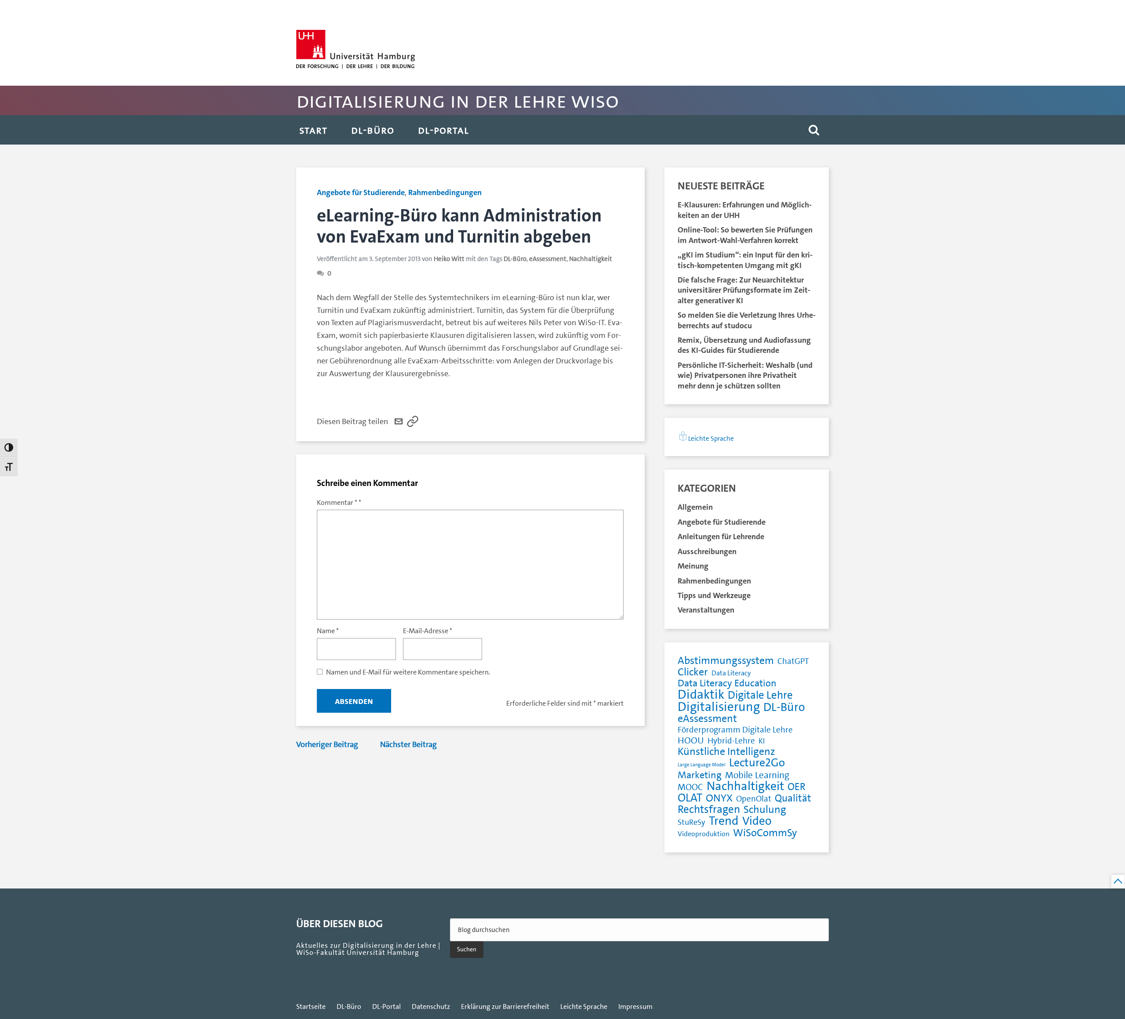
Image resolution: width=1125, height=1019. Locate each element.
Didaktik (701, 694)
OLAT (690, 798)
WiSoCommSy (765, 833)
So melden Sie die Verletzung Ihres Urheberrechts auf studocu (747, 320)
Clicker (693, 672)
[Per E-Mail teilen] (398, 421)
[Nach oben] (1118, 881)
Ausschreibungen (707, 551)
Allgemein (695, 507)
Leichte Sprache (711, 438)
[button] (814, 130)
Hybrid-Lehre (731, 741)
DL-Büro (372, 130)
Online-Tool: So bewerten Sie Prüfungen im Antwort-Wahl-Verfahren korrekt (745, 235)
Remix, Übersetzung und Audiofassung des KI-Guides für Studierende (744, 345)
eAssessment (547, 259)
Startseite (311, 1006)
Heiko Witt (449, 259)
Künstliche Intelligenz (726, 752)
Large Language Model (702, 765)
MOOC (690, 788)
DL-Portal (443, 130)
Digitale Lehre (760, 695)
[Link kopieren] (412, 421)
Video (757, 821)
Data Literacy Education (727, 683)
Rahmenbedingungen (445, 192)
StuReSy (691, 822)
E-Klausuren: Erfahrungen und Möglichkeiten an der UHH (745, 209)
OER (797, 787)
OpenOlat (753, 799)
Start (313, 130)
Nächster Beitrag (408, 744)
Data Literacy (731, 673)
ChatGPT (793, 661)
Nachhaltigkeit (590, 259)
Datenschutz (431, 1006)
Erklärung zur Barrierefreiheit (505, 1006)
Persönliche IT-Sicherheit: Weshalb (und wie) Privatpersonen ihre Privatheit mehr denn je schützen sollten (745, 375)
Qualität (793, 799)
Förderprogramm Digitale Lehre (735, 730)
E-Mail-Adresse (427, 631)
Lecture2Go (757, 763)
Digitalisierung (719, 707)
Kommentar (337, 502)
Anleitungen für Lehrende (721, 536)
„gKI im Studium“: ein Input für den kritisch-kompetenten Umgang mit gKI (745, 260)
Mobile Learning (757, 775)
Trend (724, 821)
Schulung (765, 810)
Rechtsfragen (709, 810)
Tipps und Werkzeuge (714, 595)
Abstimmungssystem (726, 661)
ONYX (719, 798)
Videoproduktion (703, 833)
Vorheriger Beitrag (327, 744)
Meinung (693, 566)
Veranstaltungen (706, 610)
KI (761, 741)
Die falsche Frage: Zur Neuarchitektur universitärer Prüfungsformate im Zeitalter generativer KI (744, 290)
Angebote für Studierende (361, 192)
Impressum (635, 1006)
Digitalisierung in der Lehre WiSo (457, 100)
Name (328, 631)
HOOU (691, 741)
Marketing (700, 775)
